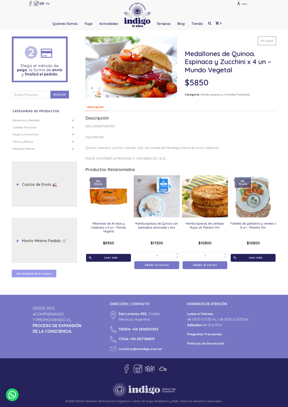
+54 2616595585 (145, 329)
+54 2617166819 (142, 339)
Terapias (163, 24)
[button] (12, 394)
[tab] (95, 107)
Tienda (197, 24)
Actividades (108, 24)
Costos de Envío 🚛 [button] (39, 184)
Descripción (95, 107)
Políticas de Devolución (205, 343)
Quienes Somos (65, 24)
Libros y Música (23, 141)
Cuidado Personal (24, 127)
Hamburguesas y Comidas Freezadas (225, 94)
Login (244, 3)
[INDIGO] (137, 15)
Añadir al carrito (157, 265)
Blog (181, 24)
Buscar (60, 94)
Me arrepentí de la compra (34, 273)
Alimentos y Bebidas (26, 120)
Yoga (88, 24)
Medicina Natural (24, 148)
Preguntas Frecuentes (204, 334)
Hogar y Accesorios (26, 134)
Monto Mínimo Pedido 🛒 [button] (44, 240)
